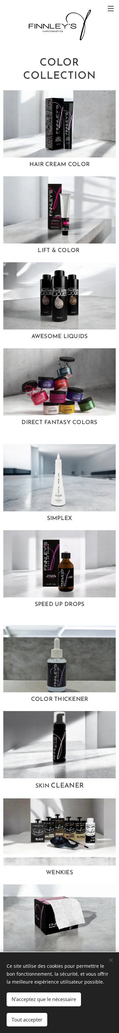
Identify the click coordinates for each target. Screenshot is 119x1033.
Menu (110, 8)
